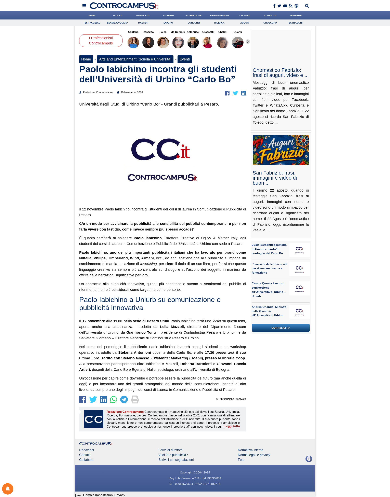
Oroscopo (270, 23)
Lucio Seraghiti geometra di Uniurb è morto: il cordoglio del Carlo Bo (269, 249)
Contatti (84, 455)
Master (142, 23)
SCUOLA (117, 15)
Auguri (244, 23)
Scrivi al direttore (170, 450)
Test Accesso (92, 23)
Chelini (222, 31)
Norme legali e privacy (254, 455)
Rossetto (148, 31)
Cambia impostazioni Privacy (104, 495)
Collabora (86, 459)
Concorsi (194, 23)
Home (86, 59)
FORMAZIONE (194, 15)
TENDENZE (296, 15)
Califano (133, 31)
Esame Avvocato (117, 23)
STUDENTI (168, 15)
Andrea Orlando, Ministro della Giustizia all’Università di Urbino (269, 311)
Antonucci (193, 31)
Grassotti (207, 31)
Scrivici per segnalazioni (176, 459)
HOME (92, 15)
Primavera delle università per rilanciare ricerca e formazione (269, 268)
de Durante (178, 31)
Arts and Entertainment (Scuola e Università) (135, 59)
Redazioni (86, 450)
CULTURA (244, 15)
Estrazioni (295, 23)
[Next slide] (248, 41)
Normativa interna (250, 450)
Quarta (238, 31)
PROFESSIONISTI (219, 15)
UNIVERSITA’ (143, 15)
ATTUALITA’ (270, 15)
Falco (163, 31)
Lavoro (168, 23)
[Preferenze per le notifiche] (7, 489)
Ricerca (219, 23)
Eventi (185, 59)
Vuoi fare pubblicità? (173, 455)
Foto (241, 459)
